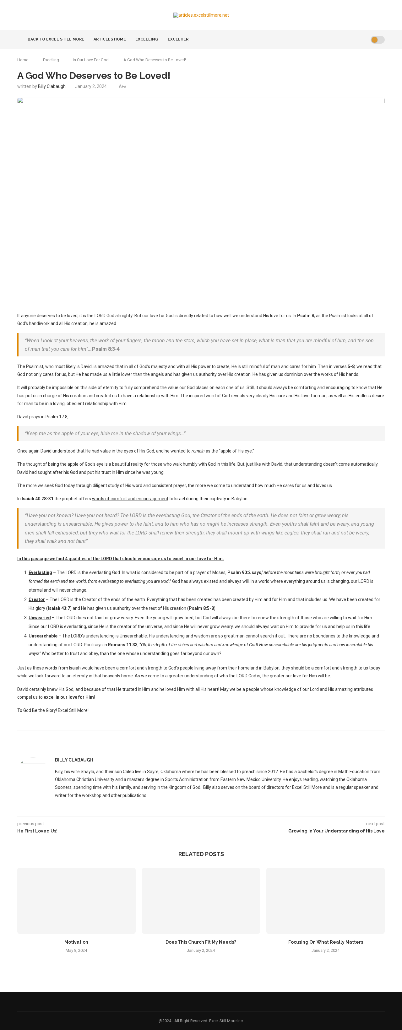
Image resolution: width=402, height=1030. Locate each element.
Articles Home (110, 39)
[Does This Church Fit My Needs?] (201, 901)
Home (22, 59)
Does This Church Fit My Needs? (201, 942)
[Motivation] (76, 901)
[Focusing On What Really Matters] (325, 901)
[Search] (364, 39)
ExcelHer (178, 39)
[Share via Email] (202, 737)
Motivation (76, 942)
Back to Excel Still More (55, 39)
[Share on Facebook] (196, 737)
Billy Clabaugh (52, 86)
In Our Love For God (91, 59)
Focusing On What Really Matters (325, 942)
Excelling (146, 39)
